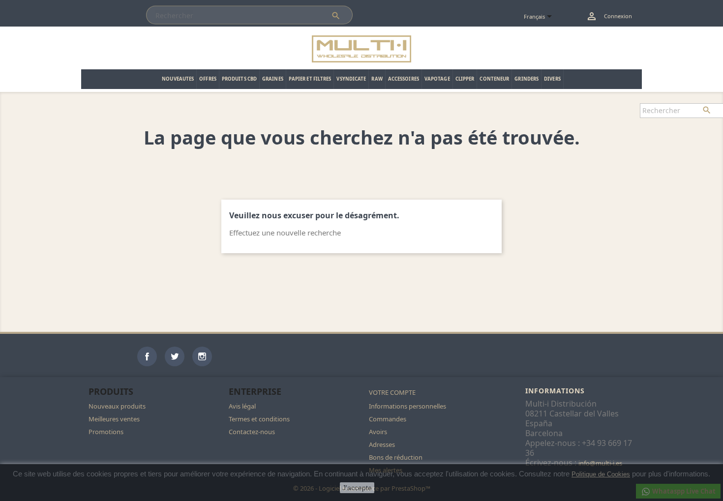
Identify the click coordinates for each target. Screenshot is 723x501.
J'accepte (357, 488)
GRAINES (272, 79)
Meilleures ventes (114, 418)
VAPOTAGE (437, 79)
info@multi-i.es (600, 463)
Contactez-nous (252, 431)
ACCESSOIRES (403, 79)
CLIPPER (465, 79)
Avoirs (378, 431)
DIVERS (552, 79)
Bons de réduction (395, 457)
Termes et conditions (259, 418)
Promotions (106, 431)
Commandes (387, 418)
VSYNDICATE (351, 79)
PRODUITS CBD (239, 79)
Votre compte (392, 392)
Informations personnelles (407, 406)
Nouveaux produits (117, 406)
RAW (376, 79)
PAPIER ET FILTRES (310, 79)
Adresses (382, 444)
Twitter (174, 356)
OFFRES (207, 79)
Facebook (147, 356)
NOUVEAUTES (178, 79)
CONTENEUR (494, 79)
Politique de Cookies (601, 474)
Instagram (202, 356)
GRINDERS (526, 79)
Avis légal (242, 406)
